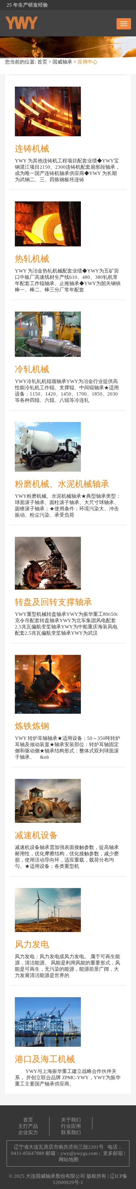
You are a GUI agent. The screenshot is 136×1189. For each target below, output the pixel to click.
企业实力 (28, 1132)
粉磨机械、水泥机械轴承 (62, 484)
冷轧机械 (32, 369)
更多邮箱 (113, 1153)
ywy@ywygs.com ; (80, 1153)
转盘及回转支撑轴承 (53, 602)
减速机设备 (36, 835)
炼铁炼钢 (32, 726)
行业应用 (71, 1126)
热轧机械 (32, 259)
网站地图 (69, 1159)
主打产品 (28, 1126)
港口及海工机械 (45, 1059)
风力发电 (32, 944)
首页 (42, 61)
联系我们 (71, 1132)
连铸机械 (32, 148)
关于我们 (71, 1120)
